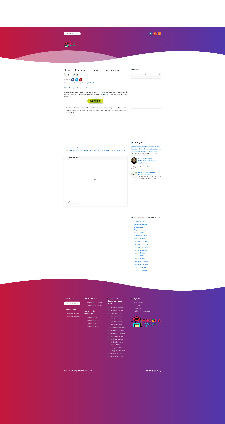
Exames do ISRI (92, 318)
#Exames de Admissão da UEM (115, 150)
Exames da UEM (92, 326)
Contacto (137, 305)
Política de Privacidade (142, 311)
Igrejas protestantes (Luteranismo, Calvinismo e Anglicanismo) (147, 160)
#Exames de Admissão (97, 150)
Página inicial (138, 302)
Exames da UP (92, 323)
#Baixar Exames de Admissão (79, 150)
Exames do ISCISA (93, 320)
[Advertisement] (52, 14)
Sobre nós (137, 308)
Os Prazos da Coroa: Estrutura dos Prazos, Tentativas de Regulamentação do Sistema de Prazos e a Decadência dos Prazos (146, 149)
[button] (72, 79)
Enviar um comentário (73, 148)
